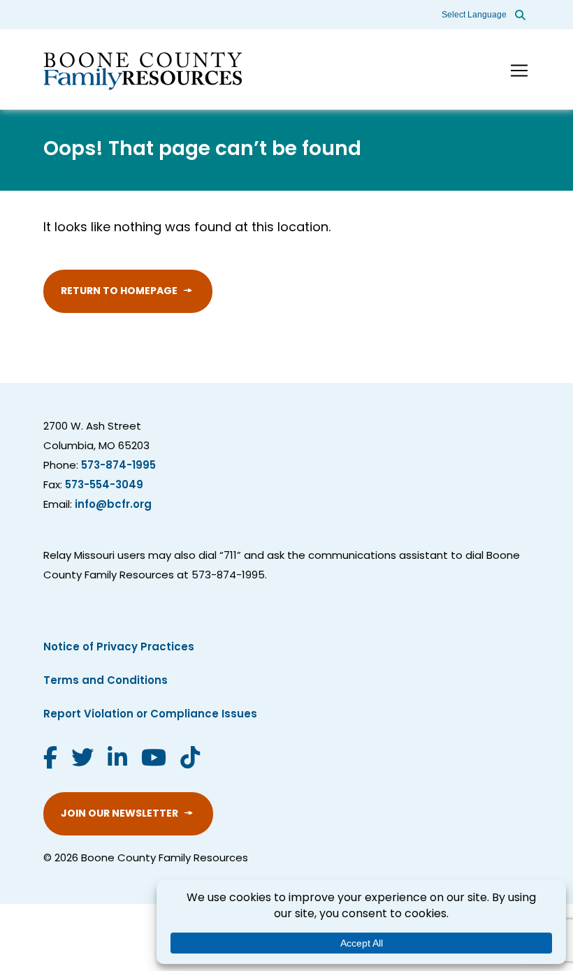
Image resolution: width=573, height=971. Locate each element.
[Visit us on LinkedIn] (117, 760)
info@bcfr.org (113, 505)
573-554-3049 (104, 486)
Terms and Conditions (105, 681)
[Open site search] (520, 14)
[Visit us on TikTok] (190, 760)
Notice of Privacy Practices (118, 648)
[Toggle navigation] (519, 70)
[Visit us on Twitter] (82, 760)
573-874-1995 (118, 466)
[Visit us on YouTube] (153, 760)
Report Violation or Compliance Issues (150, 715)
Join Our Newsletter (119, 814)
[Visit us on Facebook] (50, 760)
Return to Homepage (119, 291)
